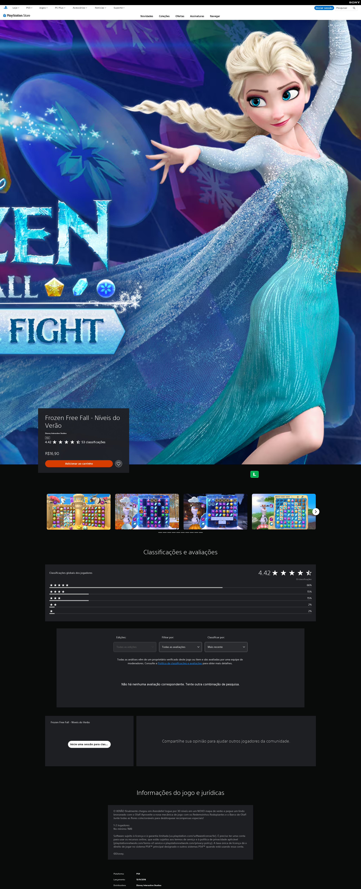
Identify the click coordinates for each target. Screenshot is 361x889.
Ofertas (179, 16)
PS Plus (59, 7)
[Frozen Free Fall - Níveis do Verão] (79, 512)
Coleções (164, 16)
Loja (14, 7)
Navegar (215, 16)
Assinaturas (197, 16)
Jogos (42, 7)
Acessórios (79, 7)
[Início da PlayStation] (5, 8)
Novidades (146, 16)
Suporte (118, 7)
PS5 (28, 7)
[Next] (315, 511)
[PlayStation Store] (17, 15)
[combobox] (135, 647)
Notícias (99, 7)
